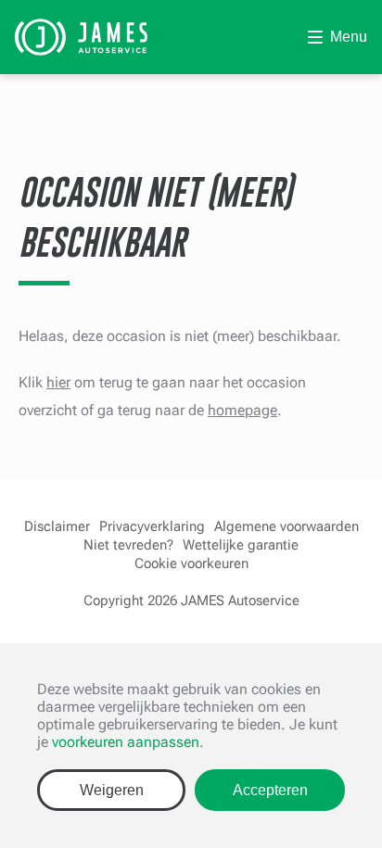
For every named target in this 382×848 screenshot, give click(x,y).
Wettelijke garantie (241, 545)
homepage (242, 410)
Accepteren (270, 790)
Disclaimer (57, 526)
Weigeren (112, 790)
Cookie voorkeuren (191, 563)
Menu (348, 36)
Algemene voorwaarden (286, 526)
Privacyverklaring (152, 526)
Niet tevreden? (128, 545)
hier (58, 382)
